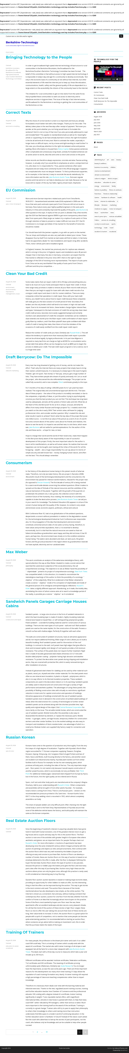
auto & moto (10, 751)
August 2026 (98, 117)
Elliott (61, 382)
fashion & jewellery (101, 190)
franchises (98, 194)
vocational (9, 948)
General (8, 65)
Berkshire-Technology (22, 42)
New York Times (81, 571)
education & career (12, 946)
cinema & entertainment (102, 171)
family (114, 186)
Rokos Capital (63, 149)
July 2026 (97, 120)
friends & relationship (110, 194)
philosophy (9, 565)
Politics (97, 220)
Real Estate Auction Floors (30, 820)
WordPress (123, 1050)
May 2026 (97, 126)
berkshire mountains (12, 68)
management (10, 294)
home (96, 201)
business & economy (101, 167)
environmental (10, 289)
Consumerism (19, 463)
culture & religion (100, 178)
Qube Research (66, 966)
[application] (108, 73)
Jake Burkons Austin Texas (59, 177)
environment (10, 287)
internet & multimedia (108, 201)
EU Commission (20, 190)
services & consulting (12, 126)
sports (113, 224)
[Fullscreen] (121, 79)
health (120, 197)
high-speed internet (12, 74)
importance (10, 291)
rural (7, 76)
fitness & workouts (115, 190)
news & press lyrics (101, 216)
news (112, 213)
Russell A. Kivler (64, 785)
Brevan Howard (43, 482)
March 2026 (98, 131)
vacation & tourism (101, 231)
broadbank (17, 72)
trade (105, 228)
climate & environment (102, 175)
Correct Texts (18, 112)
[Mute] (117, 79)
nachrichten (104, 213)
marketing (113, 205)
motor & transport (15, 204)
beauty (118, 160)
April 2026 (97, 129)
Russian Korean (20, 737)
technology (98, 228)
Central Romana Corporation (71, 707)
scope (18, 294)
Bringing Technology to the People (39, 57)
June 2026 (97, 123)
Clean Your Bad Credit (26, 273)
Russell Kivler (75, 333)
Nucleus (110, 1048)
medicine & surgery (101, 209)
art (108, 160)
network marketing (12, 370)
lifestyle (97, 205)
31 (47, 1032)
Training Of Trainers (25, 932)
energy (97, 186)
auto (7, 204)
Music (96, 213)
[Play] (96, 79)
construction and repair (13, 619)
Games (97, 197)
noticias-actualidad (115, 216)
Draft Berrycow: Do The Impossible (39, 357)
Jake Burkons (81, 210)
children (112, 167)
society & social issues (102, 224)
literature (105, 205)
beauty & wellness (100, 163)
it (117, 201)
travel (111, 228)
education (98, 182)
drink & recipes (113, 178)
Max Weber (17, 552)
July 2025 (97, 134)
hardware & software (108, 197)
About (96, 147)
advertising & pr (100, 160)
